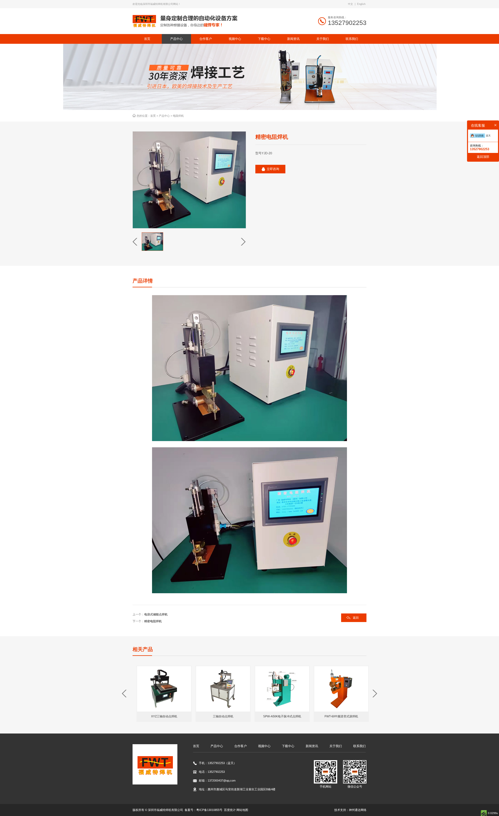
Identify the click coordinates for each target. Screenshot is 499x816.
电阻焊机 (178, 115)
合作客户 (240, 746)
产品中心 (217, 746)
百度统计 (230, 810)
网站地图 (242, 810)
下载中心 (288, 746)
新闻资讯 (312, 746)
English (361, 4)
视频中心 (264, 746)
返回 (356, 617)
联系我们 (359, 746)
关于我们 (335, 746)
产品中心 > (166, 115)
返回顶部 (483, 156)
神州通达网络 (357, 810)
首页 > (154, 115)
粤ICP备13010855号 (209, 810)
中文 (350, 4)
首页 (196, 746)
